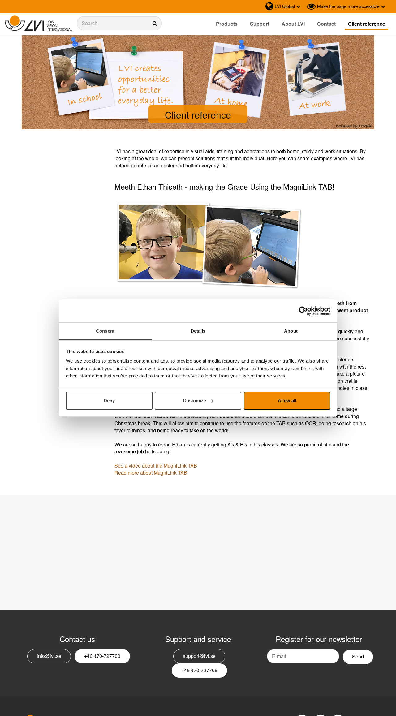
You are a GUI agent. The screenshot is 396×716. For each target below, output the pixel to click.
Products (227, 23)
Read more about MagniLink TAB (150, 472)
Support (259, 23)
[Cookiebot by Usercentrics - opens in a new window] (303, 311)
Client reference (366, 23)
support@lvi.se (199, 655)
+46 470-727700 (102, 655)
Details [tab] (198, 331)
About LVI (293, 23)
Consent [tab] (105, 331)
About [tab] (291, 331)
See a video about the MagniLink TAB (155, 465)
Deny (109, 400)
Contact (326, 23)
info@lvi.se (49, 655)
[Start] (38, 23)
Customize (194, 400)
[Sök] (119, 23)
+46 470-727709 (199, 670)
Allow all (287, 400)
